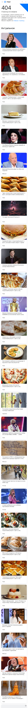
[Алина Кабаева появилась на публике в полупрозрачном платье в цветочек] (14, 44)
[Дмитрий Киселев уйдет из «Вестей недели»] (14, 164)
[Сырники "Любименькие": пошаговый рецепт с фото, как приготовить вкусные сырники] (14, 92)
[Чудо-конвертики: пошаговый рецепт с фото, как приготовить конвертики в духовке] (14, 188)
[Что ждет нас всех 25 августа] (14, 212)
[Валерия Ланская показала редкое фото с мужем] (14, 620)
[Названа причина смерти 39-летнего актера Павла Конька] (14, 260)
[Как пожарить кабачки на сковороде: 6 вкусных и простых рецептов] (14, 356)
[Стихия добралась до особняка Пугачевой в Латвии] (14, 500)
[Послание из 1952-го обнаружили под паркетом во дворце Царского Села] (14, 452)
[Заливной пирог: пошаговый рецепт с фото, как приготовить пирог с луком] (14, 236)
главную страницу (19, 20)
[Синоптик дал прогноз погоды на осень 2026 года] (14, 476)
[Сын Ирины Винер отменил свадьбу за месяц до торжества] (14, 140)
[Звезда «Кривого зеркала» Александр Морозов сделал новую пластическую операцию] (14, 668)
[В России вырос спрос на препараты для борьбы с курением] (14, 644)
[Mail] (5, 2)
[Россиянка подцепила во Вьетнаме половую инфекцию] (14, 404)
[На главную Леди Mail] (8, 2)
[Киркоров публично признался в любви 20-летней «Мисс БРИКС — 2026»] (14, 428)
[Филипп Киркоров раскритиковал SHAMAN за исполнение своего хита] (14, 308)
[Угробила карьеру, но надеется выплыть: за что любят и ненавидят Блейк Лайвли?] (14, 692)
